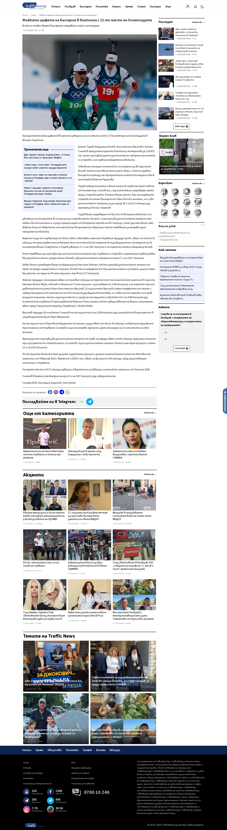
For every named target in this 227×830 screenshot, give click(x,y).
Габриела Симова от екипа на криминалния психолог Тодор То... (177, 278)
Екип (73, 762)
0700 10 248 (96, 792)
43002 (129, 524)
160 (195, 86)
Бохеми (100, 750)
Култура (155, 6)
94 (195, 54)
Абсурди (115, 750)
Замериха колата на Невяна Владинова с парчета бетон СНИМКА (130, 455)
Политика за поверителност (37, 783)
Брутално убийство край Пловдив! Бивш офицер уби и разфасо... (181, 296)
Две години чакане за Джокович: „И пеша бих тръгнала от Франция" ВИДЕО (53, 682)
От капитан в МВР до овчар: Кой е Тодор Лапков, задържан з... (181, 269)
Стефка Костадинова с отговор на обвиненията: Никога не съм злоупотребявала (188, 97)
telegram (61, 392)
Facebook (50, 392)
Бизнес (116, 6)
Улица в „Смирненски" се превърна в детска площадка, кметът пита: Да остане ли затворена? (53, 733)
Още (168, 6)
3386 (129, 462)
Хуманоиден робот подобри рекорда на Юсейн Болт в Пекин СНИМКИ (87, 566)
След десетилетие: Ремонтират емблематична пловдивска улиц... (177, 287)
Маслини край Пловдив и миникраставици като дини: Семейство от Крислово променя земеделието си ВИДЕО (133, 616)
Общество (55, 750)
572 (195, 70)
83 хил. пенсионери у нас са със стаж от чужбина (41, 564)
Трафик (87, 750)
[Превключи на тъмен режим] (202, 6)
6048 (41, 741)
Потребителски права (82, 778)
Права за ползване (80, 773)
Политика (102, 6)
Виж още (180, 126)
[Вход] (187, 7)
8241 (129, 623)
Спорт (141, 6)
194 (195, 118)
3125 (129, 573)
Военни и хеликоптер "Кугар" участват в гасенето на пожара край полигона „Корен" (189, 50)
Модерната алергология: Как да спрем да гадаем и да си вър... (181, 167)
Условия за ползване (33, 773)
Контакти (28, 778)
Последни (165, 22)
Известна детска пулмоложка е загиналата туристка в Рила (87, 614)
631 (84, 573)
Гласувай (180, 348)
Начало (55, 6)
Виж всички (149, 413)
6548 (108, 689)
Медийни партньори (81, 767)
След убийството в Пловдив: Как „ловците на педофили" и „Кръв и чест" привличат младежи (133, 566)
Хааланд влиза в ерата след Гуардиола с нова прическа (84, 453)
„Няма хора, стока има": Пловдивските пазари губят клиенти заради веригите (189, 64)
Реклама (27, 767)
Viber (56, 392)
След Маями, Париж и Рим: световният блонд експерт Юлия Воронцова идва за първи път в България (44, 616)
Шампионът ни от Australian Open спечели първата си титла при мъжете (43, 455)
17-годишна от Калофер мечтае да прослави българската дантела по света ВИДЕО (88, 516)
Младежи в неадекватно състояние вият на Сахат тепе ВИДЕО (132, 516)
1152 (39, 571)
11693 (85, 524)
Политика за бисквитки (83, 783)
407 (195, 102)
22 (40, 689)
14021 (40, 623)
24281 (40, 524)
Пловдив (70, 6)
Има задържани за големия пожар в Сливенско (188, 78)
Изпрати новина (225, 401)
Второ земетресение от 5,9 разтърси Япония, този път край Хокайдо (189, 111)
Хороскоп (165, 183)
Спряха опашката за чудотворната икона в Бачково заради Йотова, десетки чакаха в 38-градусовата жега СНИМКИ (121, 681)
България (85, 6)
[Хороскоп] (181, 217)
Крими (129, 6)
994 (84, 459)
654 (39, 462)
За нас (26, 762)
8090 (84, 621)
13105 (177, 172)
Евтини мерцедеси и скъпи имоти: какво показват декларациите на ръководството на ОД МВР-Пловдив (44, 516)
